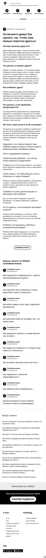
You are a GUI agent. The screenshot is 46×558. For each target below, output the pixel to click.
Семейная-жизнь (20, 29)
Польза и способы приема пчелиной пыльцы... (19, 477)
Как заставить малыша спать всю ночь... (21, 362)
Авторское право (11, 526)
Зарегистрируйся (31, 518)
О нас (7, 518)
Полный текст (22, 247)
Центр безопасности (32, 523)
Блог (7, 521)
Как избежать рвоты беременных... (18, 389)
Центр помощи (30, 521)
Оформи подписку (23, 499)
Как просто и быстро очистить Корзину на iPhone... (21, 434)
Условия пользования (12, 523)
